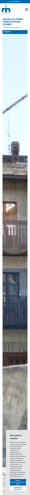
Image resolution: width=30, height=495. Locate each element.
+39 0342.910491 (15, 1)
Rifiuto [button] (18, 484)
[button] (26, 35)
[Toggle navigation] (26, 9)
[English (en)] (20, 1)
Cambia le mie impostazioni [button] (18, 488)
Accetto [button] (18, 480)
